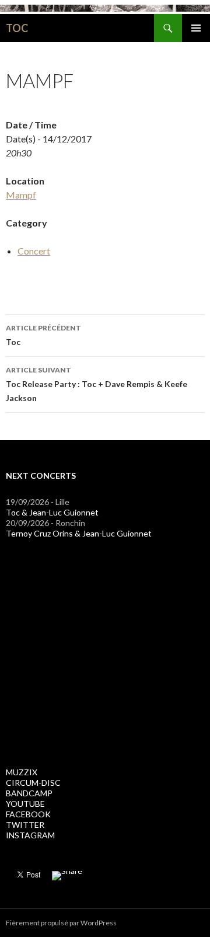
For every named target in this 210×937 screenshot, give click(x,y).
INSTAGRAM (30, 835)
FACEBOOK (28, 814)
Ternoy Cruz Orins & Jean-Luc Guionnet (79, 533)
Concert (34, 250)
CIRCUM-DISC (33, 783)
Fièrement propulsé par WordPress (61, 922)
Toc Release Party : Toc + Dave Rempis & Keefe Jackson (96, 384)
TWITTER (25, 825)
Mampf (21, 194)
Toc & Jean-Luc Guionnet (52, 512)
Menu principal (196, 28)
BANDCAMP (29, 793)
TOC (17, 28)
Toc (43, 335)
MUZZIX (21, 772)
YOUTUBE (25, 804)
